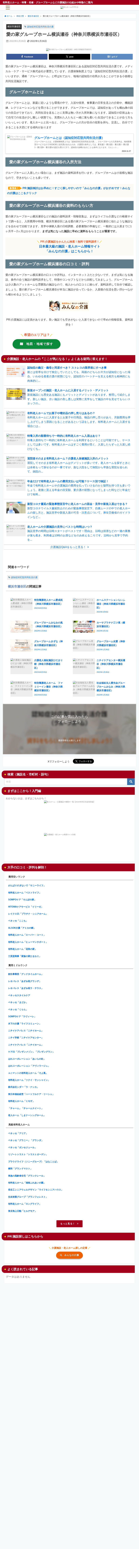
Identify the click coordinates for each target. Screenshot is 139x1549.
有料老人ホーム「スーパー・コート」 (27, 935)
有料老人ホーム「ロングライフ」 (24, 1204)
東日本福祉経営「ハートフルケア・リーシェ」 (31, 1094)
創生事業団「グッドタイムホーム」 (25, 974)
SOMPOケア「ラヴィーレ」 (22, 1016)
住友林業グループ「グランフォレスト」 (28, 1197)
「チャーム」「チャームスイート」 (25, 1108)
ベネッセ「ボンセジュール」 (22, 1147)
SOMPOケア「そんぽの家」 (22, 900)
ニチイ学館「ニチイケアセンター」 (25, 1037)
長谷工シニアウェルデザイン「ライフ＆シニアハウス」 (35, 1190)
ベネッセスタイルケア (19, 995)
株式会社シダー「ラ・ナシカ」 (23, 1087)
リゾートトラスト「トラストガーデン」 (28, 1154)
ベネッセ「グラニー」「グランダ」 (25, 1140)
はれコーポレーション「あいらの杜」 (27, 1059)
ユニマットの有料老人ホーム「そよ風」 (28, 1073)
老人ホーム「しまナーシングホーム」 (27, 1115)
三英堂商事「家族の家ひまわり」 (24, 956)
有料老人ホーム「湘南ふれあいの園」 (27, 1183)
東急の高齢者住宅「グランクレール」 (27, 1176)
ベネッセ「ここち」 (18, 921)
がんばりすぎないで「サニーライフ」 (27, 885)
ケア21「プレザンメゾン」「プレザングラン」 (31, 1052)
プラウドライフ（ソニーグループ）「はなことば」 (33, 1161)
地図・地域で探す (39, 343)
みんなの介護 (71, 1255)
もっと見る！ (67, 1223)
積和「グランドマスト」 (20, 1168)
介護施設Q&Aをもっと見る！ (68, 547)
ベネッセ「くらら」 (18, 1009)
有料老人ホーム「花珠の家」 (22, 949)
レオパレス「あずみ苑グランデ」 (24, 981)
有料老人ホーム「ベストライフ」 (24, 893)
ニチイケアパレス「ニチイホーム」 (25, 1030)
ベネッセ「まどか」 (18, 1002)
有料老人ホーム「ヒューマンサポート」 (28, 942)
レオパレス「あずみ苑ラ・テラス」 (25, 988)
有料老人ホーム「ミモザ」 (21, 1101)
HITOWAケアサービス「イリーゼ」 (25, 907)
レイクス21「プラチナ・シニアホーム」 (28, 914)
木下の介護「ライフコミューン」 (24, 1024)
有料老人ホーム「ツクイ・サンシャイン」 (29, 1080)
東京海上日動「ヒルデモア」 (22, 1211)
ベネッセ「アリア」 (18, 1133)
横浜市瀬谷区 (14, 26)
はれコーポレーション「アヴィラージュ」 (29, 1066)
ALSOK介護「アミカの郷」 (22, 928)
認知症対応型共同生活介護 (40, 27)
